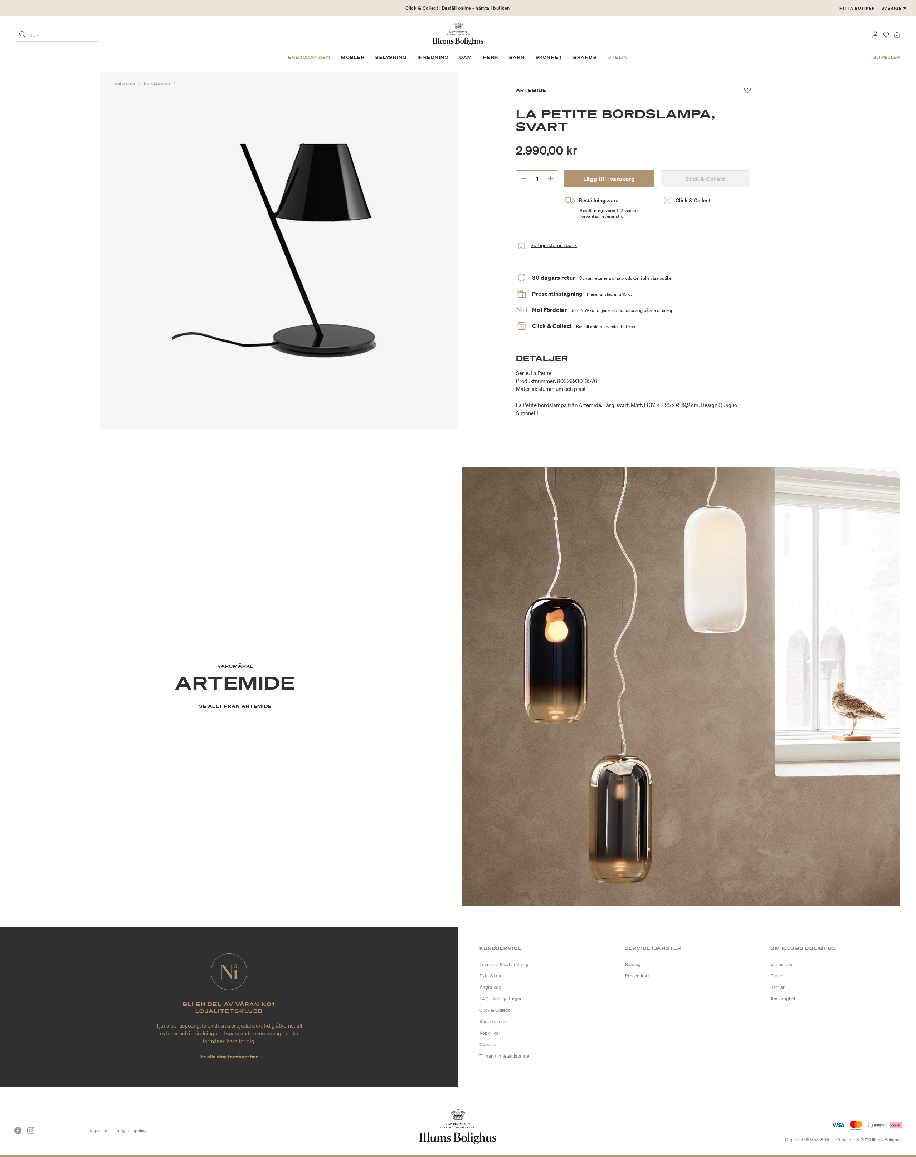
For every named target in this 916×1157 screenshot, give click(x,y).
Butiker (777, 976)
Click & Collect (494, 1010)
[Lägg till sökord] (22, 35)
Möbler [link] (353, 57)
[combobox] (57, 35)
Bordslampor (158, 83)
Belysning (125, 83)
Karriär (777, 987)
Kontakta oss (492, 1022)
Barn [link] (517, 57)
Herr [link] (490, 57)
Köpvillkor (489, 1033)
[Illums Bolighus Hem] (458, 32)
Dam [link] (465, 57)
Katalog (633, 964)
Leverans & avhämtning (503, 964)
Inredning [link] (433, 57)
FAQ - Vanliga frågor (500, 999)
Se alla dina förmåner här (229, 1056)
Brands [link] (585, 57)
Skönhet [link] (549, 57)
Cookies (487, 1044)
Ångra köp (490, 987)
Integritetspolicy (131, 1130)
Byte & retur (491, 976)
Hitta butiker (857, 8)
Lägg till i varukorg (609, 178)
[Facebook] (17, 1130)
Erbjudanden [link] (309, 57)
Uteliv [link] (618, 57)
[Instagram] (30, 1130)
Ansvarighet (782, 999)
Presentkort (637, 976)
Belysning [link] (391, 57)
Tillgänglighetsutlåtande (504, 1056)
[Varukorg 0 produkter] (897, 34)
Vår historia (782, 964)
